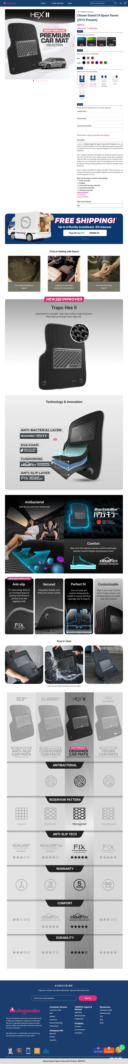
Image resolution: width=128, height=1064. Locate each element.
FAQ (51, 1013)
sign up (89, 135)
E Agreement (79, 1019)
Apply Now (78, 1012)
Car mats (78, 1026)
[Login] (120, 3)
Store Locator (57, 3)
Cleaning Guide (105, 1013)
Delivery (52, 1016)
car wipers (78, 1033)
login (83, 135)
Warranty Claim (80, 1015)
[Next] (72, 45)
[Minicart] (125, 3)
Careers (52, 1037)
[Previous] (6, 45)
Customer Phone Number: (84, 126)
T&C (101, 1016)
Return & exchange (56, 1023)
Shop (43, 3)
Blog (70, 3)
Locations (53, 1040)
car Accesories (80, 1029)
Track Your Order (55, 1010)
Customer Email (81, 118)
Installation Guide (106, 1010)
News (102, 1023)
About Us (53, 1033)
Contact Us (53, 1019)
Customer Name (81, 111)
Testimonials (54, 1026)
